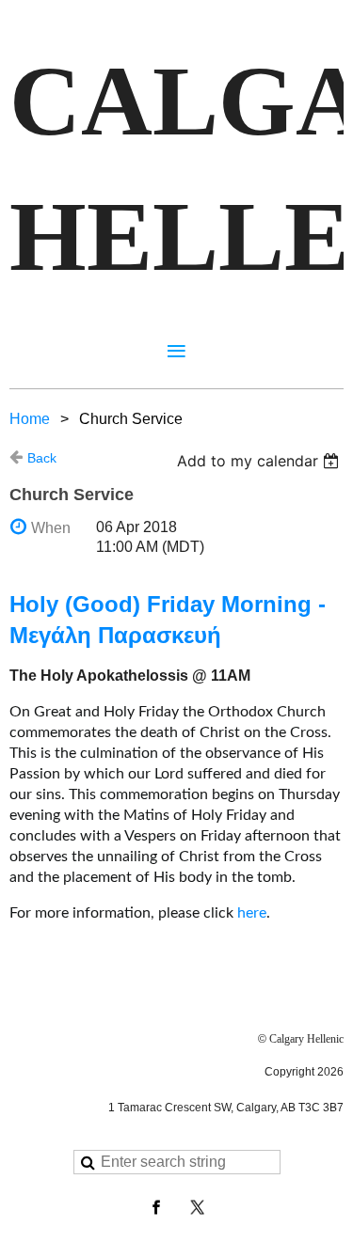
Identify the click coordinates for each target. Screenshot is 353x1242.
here (251, 912)
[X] (198, 1207)
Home (29, 419)
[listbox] (260, 460)
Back (41, 457)
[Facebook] (156, 1207)
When (51, 528)
